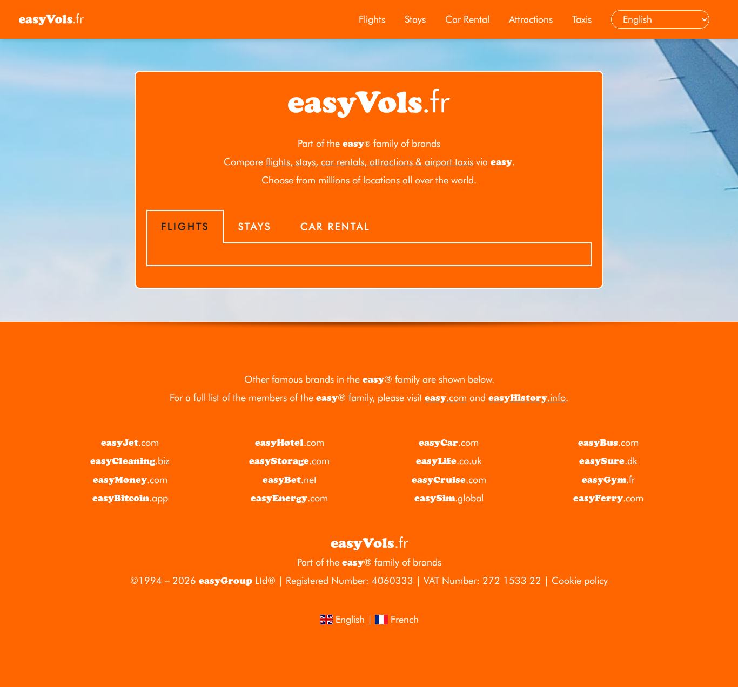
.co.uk (449, 460)
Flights (372, 19)
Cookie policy (580, 580)
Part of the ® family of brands (369, 562)
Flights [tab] (185, 226)
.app (130, 498)
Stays (415, 19)
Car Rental (467, 19)
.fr (608, 479)
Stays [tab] (254, 226)
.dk (608, 460)
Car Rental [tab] (335, 226)
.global (449, 498)
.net (290, 479)
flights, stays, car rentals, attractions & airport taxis (369, 161)
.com (446, 397)
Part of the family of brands (369, 143)
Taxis (582, 19)
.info (527, 397)
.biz (130, 460)
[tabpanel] (369, 254)
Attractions (531, 19)
